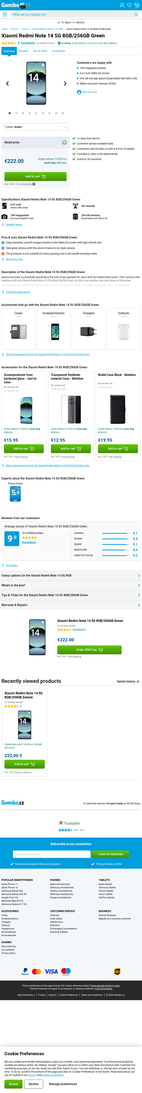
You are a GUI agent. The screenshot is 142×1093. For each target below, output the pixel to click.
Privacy (41, 995)
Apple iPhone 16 (9, 887)
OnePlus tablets (106, 897)
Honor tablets (105, 894)
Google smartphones (60, 897)
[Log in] (122, 5)
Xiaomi (25, 29)
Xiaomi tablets (106, 891)
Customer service (62, 911)
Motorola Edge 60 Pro (12, 901)
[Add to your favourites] (64, 142)
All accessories (8, 935)
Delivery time (56, 922)
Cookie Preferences (68, 995)
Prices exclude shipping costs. (105, 985)
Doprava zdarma (23, 772)
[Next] (65, 83)
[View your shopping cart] (137, 5)
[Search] (136, 14)
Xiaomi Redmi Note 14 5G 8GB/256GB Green (89, 29)
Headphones (7, 928)
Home (4, 29)
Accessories (10, 911)
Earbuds (5, 925)
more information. (104, 988)
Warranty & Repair (59, 932)
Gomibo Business (107, 915)
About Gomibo (8, 946)
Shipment (55, 925)
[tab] (10, 113)
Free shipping (21, 457)
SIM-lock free (89, 92)
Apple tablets (105, 884)
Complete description (18, 291)
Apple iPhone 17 (9, 884)
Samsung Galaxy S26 (12, 891)
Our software (7, 950)
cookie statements (52, 1075)
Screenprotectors (9, 918)
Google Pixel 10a (9, 897)
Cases (4, 915)
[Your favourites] (129, 5)
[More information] (33, 184)
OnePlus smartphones (61, 891)
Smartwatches (8, 932)
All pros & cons (14, 259)
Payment (54, 915)
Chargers (6, 922)
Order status (56, 918)
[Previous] (7, 83)
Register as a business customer (115, 918)
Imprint (52, 995)
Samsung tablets (107, 887)
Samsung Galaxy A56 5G (13, 894)
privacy (32, 1075)
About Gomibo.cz (26, 995)
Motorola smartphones (61, 894)
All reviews (12, 565)
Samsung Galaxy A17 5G (13, 904)
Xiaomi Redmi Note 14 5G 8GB (47, 29)
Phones (55, 879)
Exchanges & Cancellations (63, 928)
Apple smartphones (60, 884)
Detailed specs (14, 224)
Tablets (104, 879)
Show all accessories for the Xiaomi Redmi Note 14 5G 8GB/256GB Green (47, 354)
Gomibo (6, 942)
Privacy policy (8, 953)
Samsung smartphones (62, 887)
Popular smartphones (17, 879)
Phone (14, 29)
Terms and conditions (92, 995)
